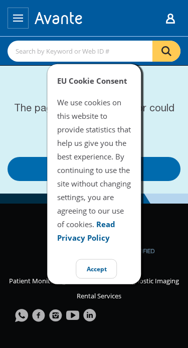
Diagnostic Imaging (150, 280)
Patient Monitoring (37, 280)
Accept (97, 269)
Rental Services (99, 295)
